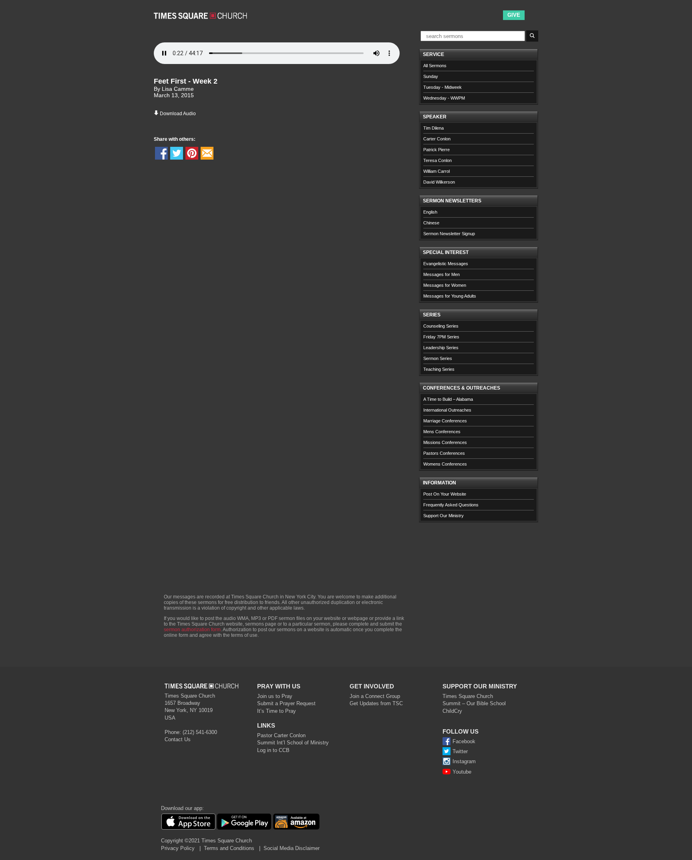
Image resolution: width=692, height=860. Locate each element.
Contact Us (178, 739)
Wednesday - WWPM (444, 98)
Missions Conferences (445, 442)
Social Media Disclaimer (292, 848)
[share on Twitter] (176, 153)
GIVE (513, 15)
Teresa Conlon (437, 160)
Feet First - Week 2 (185, 81)
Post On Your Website (444, 494)
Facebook (464, 741)
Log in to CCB (273, 750)
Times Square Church (468, 696)
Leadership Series (441, 347)
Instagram (464, 761)
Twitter (460, 751)
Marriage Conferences (445, 420)
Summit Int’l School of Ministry (293, 743)
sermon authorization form (192, 629)
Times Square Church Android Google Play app (244, 822)
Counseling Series (441, 326)
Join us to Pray (274, 696)
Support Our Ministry (443, 515)
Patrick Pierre (436, 149)
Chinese (431, 222)
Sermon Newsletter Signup (449, 233)
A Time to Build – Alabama (448, 399)
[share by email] (207, 153)
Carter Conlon (437, 138)
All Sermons (435, 65)
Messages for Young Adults (449, 296)
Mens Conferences (442, 431)
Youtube (462, 772)
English (430, 212)
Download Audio (178, 113)
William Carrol (436, 171)
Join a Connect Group (375, 696)
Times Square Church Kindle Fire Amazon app (296, 822)
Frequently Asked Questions (451, 504)
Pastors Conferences (444, 453)
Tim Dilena (433, 128)
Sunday (430, 76)
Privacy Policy (178, 848)
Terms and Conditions (229, 848)
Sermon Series (437, 358)
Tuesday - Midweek (442, 87)
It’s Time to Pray (276, 711)
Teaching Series (439, 369)
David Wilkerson (439, 182)
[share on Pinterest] (191, 153)
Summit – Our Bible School (474, 703)
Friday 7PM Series (441, 336)
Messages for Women (444, 285)
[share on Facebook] (161, 153)
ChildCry (452, 711)
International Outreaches (447, 410)
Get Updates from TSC (376, 703)
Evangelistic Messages (445, 263)
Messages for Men (441, 274)
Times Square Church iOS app (188, 822)
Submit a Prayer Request (286, 703)
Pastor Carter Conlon (281, 735)
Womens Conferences (445, 464)
